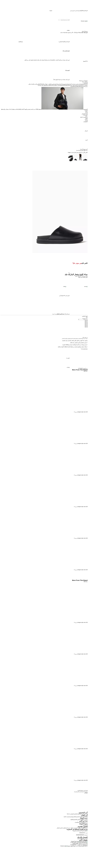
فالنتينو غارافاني (75, 86)
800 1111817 (75, 843)
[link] (62, 32)
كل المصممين (85, 84)
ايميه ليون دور (77, 84)
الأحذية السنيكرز (79, 816)
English (51, 10)
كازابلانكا (42, 84)
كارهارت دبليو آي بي (47, 84)
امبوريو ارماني (78, 85)
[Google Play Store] (75, 841)
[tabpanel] (44, 343)
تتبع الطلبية (72, 819)
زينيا (71, 86)
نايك (50, 85)
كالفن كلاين (84, 263)
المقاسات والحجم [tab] (78, 338)
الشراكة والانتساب (78, 822)
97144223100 (73, 844)
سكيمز (79, 86)
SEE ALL (86, 371)
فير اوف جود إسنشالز (71, 85)
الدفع (76, 819)
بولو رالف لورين (42, 85)
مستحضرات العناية (67, 816)
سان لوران (83, 86)
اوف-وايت (48, 85)
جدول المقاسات (85, 318)
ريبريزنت (86, 86)
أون (45, 85)
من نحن (86, 822)
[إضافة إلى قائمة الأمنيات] (74, 333)
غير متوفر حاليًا (85, 337)
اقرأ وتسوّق (85, 825)
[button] (85, 31)
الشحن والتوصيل (84, 838)
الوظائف (83, 822)
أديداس (81, 84)
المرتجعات (79, 838)
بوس (64, 84)
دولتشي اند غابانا (84, 85)
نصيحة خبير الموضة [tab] (84, 338)
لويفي (61, 85)
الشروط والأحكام (84, 827)
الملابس (86, 816)
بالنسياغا (82, 813)
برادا (39, 85)
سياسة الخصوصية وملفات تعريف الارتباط (73, 827)
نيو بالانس (53, 85)
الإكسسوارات (73, 816)
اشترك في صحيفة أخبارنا (83, 790)
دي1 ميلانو (31, 84)
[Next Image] (79, 257)
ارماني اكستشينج (71, 84)
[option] (44, 320)
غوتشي (66, 85)
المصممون (85, 109)
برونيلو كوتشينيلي (56, 84)
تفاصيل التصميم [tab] (72, 338)
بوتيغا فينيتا (62, 84)
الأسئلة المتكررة (80, 819)
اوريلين (66, 84)
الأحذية (83, 816)
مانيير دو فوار (57, 85)
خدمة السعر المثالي (61, 827)
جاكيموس (63, 85)
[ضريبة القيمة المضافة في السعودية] (80, 830)
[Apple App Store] (84, 841)
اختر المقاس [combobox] (85, 319)
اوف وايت (86, 813)
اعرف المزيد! (54, 314)
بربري (52, 84)
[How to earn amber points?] (79, 300)
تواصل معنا (85, 819)
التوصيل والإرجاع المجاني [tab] (66, 338)
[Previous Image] (79, 166)
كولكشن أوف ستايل (36, 84)
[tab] (85, 157)
